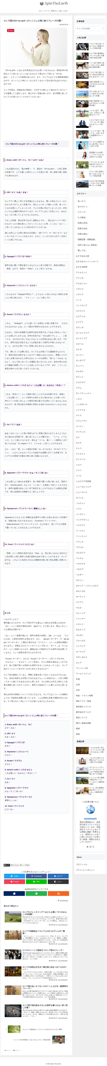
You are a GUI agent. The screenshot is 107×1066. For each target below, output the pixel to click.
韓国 (78, 729)
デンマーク (80, 459)
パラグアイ (80, 525)
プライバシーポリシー (85, 870)
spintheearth (90, 818)
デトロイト (80, 454)
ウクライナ (80, 311)
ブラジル (79, 547)
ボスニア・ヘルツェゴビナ (87, 586)
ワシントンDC (82, 668)
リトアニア (80, 646)
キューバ (79, 366)
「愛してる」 (81, 250)
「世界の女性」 (82, 229)
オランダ (79, 327)
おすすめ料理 (81, 267)
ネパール (79, 498)
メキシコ (79, 624)
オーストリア (81, 338)
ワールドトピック (83, 674)
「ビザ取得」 (81, 217)
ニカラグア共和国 (83, 481)
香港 (78, 734)
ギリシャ (79, 377)
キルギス (79, 371)
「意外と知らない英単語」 (87, 245)
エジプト (79, 322)
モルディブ (80, 630)
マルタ (79, 608)
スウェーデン (81, 421)
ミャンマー (80, 619)
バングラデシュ (82, 520)
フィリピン (80, 531)
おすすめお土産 (82, 256)
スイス (79, 415)
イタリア (79, 294)
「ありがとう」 (82, 206)
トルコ (79, 465)
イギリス (79, 289)
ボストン (79, 580)
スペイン (79, 426)
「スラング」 (81, 212)
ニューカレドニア (83, 487)
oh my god (15, 865)
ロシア (7, 865)
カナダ (79, 349)
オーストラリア (82, 333)
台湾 (78, 685)
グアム (79, 388)
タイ (78, 437)
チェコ (79, 448)
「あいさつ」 (81, 201)
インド (79, 300)
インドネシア (81, 305)
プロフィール (81, 864)
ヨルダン (79, 635)
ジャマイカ (80, 410)
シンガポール (81, 404)
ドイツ (79, 470)
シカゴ (79, 399)
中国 (78, 679)
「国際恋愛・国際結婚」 (86, 239)
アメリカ (79, 278)
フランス (79, 542)
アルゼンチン (81, 283)
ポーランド (80, 597)
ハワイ (79, 509)
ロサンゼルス (81, 657)
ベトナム (79, 558)
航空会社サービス (83, 712)
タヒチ (79, 443)
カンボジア (80, 360)
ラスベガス (80, 641)
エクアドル (80, 316)
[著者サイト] (14, 893)
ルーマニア (80, 652)
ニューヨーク (81, 492)
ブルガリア (80, 553)
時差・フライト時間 (84, 696)
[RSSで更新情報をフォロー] (58, 893)
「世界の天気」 (82, 223)
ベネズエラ (80, 564)
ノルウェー (80, 503)
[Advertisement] (36, 115)
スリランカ (80, 432)
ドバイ (79, 476)
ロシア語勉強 (25, 865)
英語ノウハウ (81, 718)
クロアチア (80, 382)
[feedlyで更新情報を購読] (36, 893)
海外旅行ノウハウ (83, 707)
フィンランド (81, 536)
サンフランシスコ (83, 393)
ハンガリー (80, 514)
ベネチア (79, 569)
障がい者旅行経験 (83, 723)
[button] (103, 28)
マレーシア (80, 613)
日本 (78, 690)
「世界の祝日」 (82, 234)
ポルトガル (80, 591)
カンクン (79, 355)
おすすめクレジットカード (87, 261)
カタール (79, 344)
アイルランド (81, 272)
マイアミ (79, 602)
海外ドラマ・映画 (83, 701)
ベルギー (79, 575)
